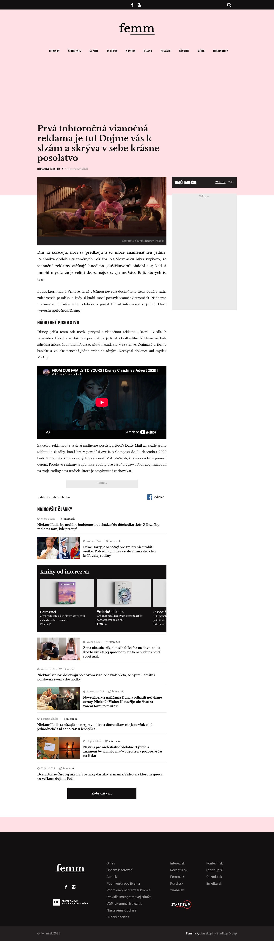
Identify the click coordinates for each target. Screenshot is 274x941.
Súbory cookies (118, 917)
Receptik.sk (178, 870)
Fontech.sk (214, 863)
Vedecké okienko (110, 612)
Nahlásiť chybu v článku (53, 497)
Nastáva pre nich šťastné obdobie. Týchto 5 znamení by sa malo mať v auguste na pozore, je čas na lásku (122, 751)
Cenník (112, 877)
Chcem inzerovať (119, 870)
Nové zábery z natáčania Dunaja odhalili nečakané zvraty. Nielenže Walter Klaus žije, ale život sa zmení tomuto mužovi (122, 702)
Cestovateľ (48, 612)
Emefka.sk (214, 883)
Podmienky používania (123, 883)
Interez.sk (177, 863)
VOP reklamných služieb (124, 904)
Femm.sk (177, 877)
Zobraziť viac (102, 793)
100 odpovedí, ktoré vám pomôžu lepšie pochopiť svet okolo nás (120, 617)
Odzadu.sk (214, 877)
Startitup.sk (214, 870)
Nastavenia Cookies (121, 910)
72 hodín (220, 182)
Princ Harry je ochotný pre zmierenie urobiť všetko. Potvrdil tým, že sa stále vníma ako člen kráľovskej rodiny (119, 551)
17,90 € (45, 624)
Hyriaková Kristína (48, 169)
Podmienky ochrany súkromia (128, 890)
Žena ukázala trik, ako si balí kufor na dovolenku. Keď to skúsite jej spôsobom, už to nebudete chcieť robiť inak (121, 652)
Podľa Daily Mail (128, 445)
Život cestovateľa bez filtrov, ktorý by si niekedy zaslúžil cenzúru (62, 618)
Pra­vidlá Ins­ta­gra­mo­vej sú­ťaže (129, 897)
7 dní (231, 182)
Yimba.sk (177, 890)
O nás (111, 863)
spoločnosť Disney (66, 310)
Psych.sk (176, 883)
